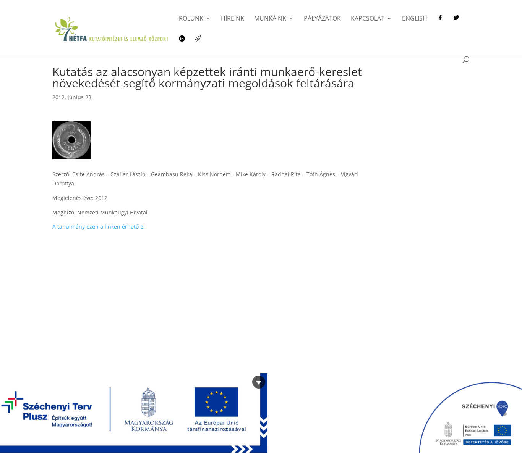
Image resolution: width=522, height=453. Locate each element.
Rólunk (191, 19)
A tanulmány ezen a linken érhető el (98, 226)
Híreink (232, 19)
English (414, 19)
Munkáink (270, 19)
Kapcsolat (367, 19)
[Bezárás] (258, 382)
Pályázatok (322, 19)
